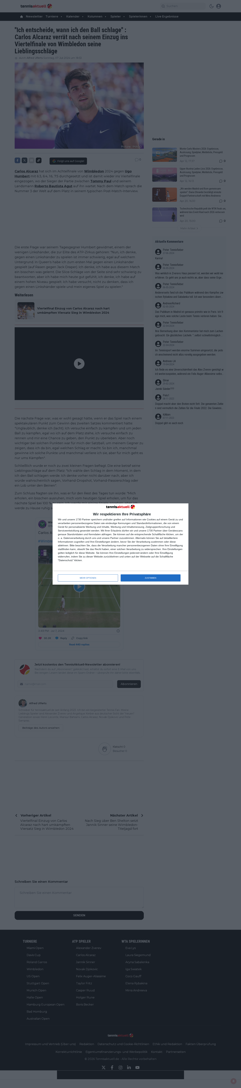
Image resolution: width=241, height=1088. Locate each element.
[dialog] (120, 544)
